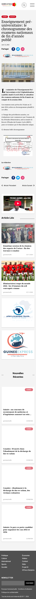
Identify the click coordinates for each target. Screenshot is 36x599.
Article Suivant (27, 185)
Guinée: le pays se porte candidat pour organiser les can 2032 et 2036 (18, 529)
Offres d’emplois (28, 570)
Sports (4, 564)
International (6, 561)
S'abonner (29, 583)
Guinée (5, 16)
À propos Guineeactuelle (9, 589)
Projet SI (25, 567)
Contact (25, 561)
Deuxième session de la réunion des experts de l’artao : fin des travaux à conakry (17, 248)
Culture (4, 558)
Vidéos (24, 558)
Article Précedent (9, 185)
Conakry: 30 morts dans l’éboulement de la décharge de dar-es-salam (17, 451)
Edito (24, 564)
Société (12, 16)
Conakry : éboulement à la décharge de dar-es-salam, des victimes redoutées (16, 490)
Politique (5, 555)
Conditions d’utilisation (25, 589)
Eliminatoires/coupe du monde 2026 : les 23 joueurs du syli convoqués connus (16, 285)
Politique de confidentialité (10, 592)
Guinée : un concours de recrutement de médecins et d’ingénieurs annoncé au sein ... (17, 412)
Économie (26, 555)
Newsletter (7, 578)
